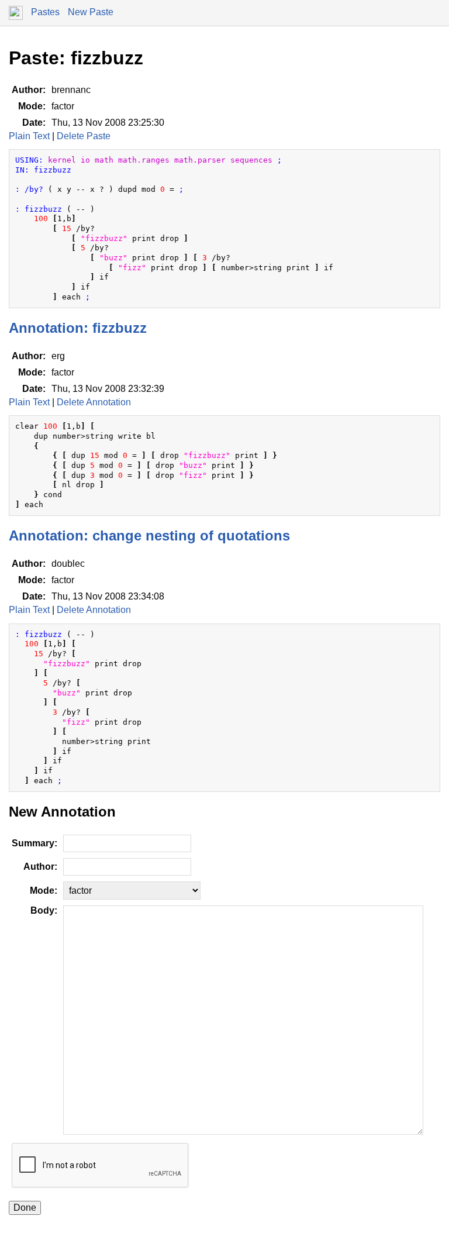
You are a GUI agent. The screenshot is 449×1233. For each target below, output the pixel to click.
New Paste (90, 12)
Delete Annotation (94, 402)
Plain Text (29, 136)
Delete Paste (83, 136)
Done (24, 1208)
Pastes (45, 12)
